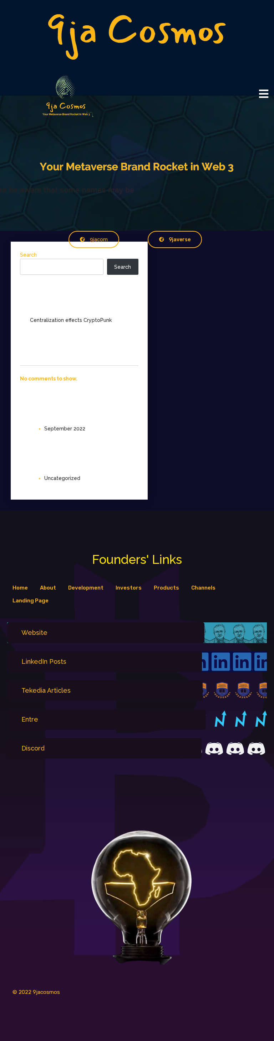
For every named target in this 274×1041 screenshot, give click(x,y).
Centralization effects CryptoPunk (71, 320)
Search (28, 255)
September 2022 (64, 428)
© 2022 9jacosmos (36, 992)
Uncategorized (62, 478)
